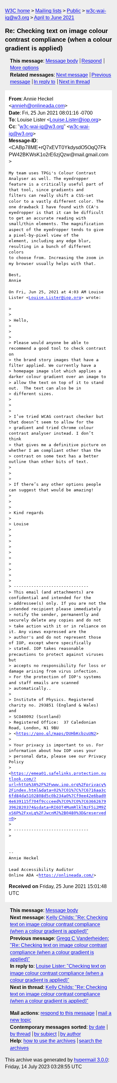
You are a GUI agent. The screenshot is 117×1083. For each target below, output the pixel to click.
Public (74, 10)
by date (97, 1027)
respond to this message (68, 1013)
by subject (45, 1034)
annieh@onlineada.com (38, 105)
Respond (91, 61)
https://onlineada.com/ (66, 875)
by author (70, 1034)
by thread (20, 1034)
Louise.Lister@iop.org (74, 119)
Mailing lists (48, 10)
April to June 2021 (54, 17)
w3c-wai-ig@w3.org (42, 126)
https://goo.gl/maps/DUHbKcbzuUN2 (56, 733)
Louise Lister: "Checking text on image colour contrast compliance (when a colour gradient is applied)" (58, 973)
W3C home (17, 10)
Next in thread (74, 81)
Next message (72, 75)
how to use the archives (49, 1040)
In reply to (44, 81)
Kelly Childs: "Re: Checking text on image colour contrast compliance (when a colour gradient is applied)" (59, 924)
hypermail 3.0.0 (91, 1059)
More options (24, 67)
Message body (62, 61)
